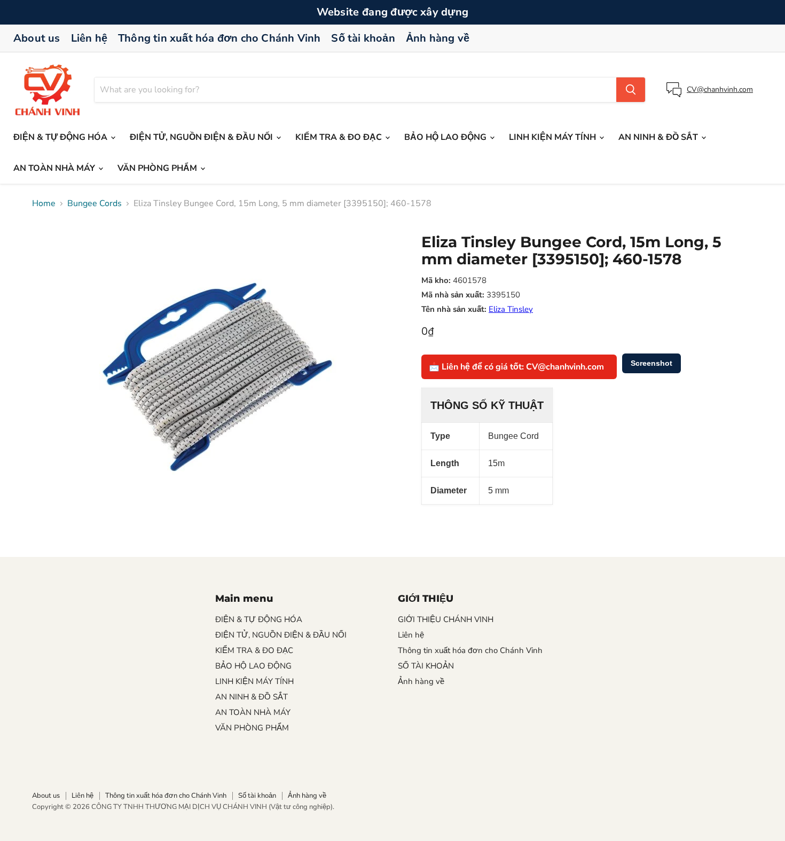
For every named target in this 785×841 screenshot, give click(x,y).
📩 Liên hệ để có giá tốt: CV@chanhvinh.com (516, 367)
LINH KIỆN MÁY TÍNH (553, 137)
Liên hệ (89, 38)
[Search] (630, 89)
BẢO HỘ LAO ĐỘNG (446, 137)
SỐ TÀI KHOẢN (426, 666)
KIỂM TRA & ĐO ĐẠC (339, 137)
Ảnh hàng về (437, 38)
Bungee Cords (94, 203)
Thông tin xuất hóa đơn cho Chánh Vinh (219, 38)
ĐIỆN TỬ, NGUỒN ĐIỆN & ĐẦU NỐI (202, 137)
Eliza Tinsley (511, 309)
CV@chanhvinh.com (720, 89)
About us (36, 38)
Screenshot (651, 363)
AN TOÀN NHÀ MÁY (55, 168)
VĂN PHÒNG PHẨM (158, 168)
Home (44, 203)
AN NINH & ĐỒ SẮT (659, 137)
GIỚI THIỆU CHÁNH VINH (445, 619)
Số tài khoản (363, 38)
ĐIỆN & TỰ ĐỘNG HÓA (61, 137)
